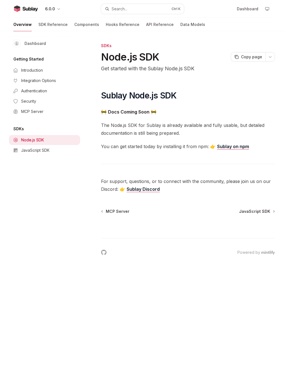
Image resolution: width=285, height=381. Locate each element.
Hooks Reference (122, 24)
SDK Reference (53, 24)
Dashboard (35, 43)
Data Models (192, 24)
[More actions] (270, 57)
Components (86, 24)
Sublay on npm (233, 146)
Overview (22, 24)
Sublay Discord (143, 189)
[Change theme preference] (267, 8)
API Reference (160, 24)
